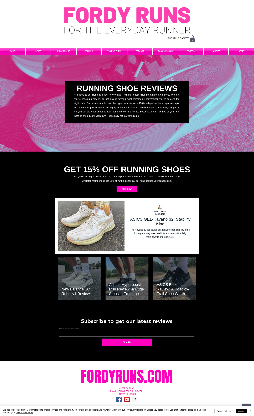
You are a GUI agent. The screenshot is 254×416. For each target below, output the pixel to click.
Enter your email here (69, 329)
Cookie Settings (224, 411)
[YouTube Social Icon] (127, 399)
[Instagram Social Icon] (134, 399)
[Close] (250, 411)
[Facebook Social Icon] (119, 399)
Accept (241, 411)
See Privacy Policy (24, 412)
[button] (192, 38)
